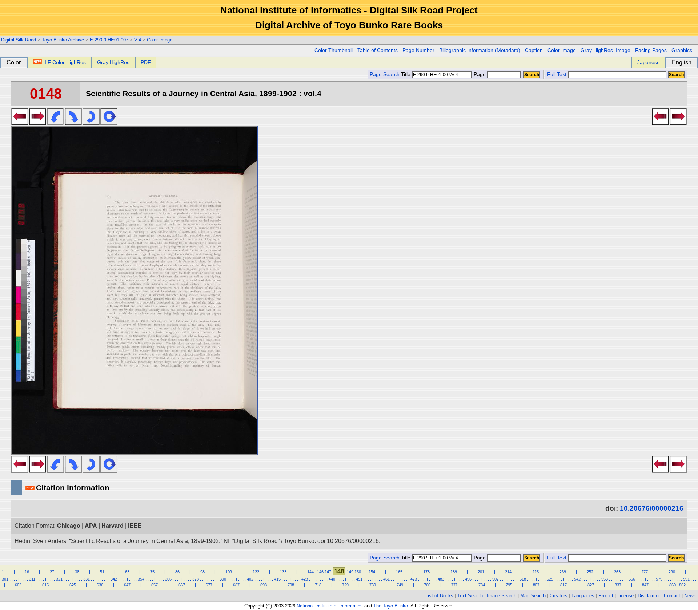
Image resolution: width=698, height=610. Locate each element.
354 (141, 579)
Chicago (68, 526)
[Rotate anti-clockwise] (55, 123)
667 (181, 585)
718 (318, 585)
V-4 (137, 40)
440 (332, 579)
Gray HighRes (113, 62)
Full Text (556, 74)
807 (536, 585)
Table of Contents (377, 50)
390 (223, 579)
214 (508, 572)
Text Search (470, 595)
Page (479, 74)
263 (617, 572)
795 (509, 585)
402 (250, 579)
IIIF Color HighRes (64, 62)
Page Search (385, 74)
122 (256, 572)
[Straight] (108, 123)
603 (18, 585)
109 (228, 572)
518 (523, 579)
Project (605, 595)
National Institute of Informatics (330, 606)
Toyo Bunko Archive (63, 40)
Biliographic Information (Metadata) (479, 50)
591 (686, 579)
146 (320, 572)
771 (454, 585)
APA (91, 526)
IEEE (134, 526)
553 (604, 579)
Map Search (533, 595)
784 (481, 585)
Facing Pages (651, 50)
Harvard (112, 526)
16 (27, 572)
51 (102, 572)
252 (590, 572)
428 (304, 579)
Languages (582, 595)
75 (152, 572)
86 (177, 572)
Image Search (501, 595)
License (625, 595)
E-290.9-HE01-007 (109, 40)
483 (441, 579)
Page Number (418, 50)
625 (72, 585)
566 (632, 579)
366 (168, 579)
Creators (558, 595)
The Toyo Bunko (390, 606)
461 (386, 579)
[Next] (37, 123)
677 (209, 585)
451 (359, 579)
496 (468, 579)
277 (644, 572)
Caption (534, 50)
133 (283, 572)
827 (590, 585)
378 (195, 579)
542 (577, 579)
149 (350, 572)
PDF (146, 62)
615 (45, 585)
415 (277, 579)
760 (427, 585)
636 (100, 585)
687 (236, 585)
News (690, 595)
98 (202, 572)
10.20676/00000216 (651, 508)
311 (32, 579)
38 (77, 572)
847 (645, 585)
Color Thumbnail (333, 50)
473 (413, 579)
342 (114, 579)
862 (682, 585)
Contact (672, 595)
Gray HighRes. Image (605, 50)
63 (127, 572)
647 (127, 585)
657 (154, 585)
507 (495, 579)
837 (618, 585)
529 (550, 579)
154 (372, 572)
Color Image (159, 40)
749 (400, 585)
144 (310, 572)
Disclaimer (649, 595)
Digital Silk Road (18, 40)
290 (672, 572)
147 (328, 572)
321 (59, 579)
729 (345, 585)
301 (5, 579)
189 (453, 572)
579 (659, 579)
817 (563, 585)
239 (562, 572)
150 (357, 572)
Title (406, 74)
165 (399, 572)
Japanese (648, 62)
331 (86, 579)
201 (481, 572)
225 (535, 572)
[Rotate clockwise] (73, 123)
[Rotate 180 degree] (91, 123)
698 (263, 585)
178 (426, 572)
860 (672, 585)
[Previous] (19, 123)
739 (372, 585)
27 (52, 572)
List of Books (439, 595)
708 (291, 585)
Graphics (681, 50)
